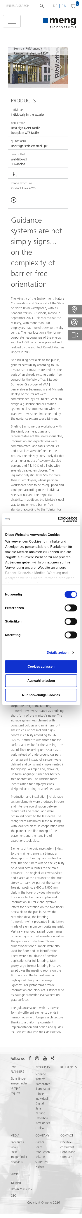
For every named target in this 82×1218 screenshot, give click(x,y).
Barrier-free (42, 1084)
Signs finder (18, 1079)
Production (42, 1152)
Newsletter (17, 1162)
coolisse (40, 1128)
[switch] (71, 607)
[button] (16, 67)
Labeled (40, 1094)
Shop (14, 1174)
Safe (38, 1108)
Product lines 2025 (23, 188)
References (33, 49)
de (55, 6)
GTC (13, 1196)
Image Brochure (21, 183)
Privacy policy (21, 1189)
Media (14, 1135)
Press (13, 1152)
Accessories (42, 1123)
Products (42, 1067)
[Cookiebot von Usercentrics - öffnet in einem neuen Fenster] (58, 519)
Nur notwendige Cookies (41, 695)
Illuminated (42, 1089)
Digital (39, 1103)
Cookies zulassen (41, 666)
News (13, 1147)
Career (39, 1142)
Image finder (18, 1083)
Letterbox (41, 1118)
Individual (41, 1099)
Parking (40, 1113)
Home (18, 49)
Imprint (15, 1183)
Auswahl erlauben (41, 680)
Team (38, 1147)
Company (42, 1135)
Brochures (17, 1142)
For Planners (17, 1069)
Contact (66, 1135)
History (39, 1167)
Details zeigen (57, 652)
